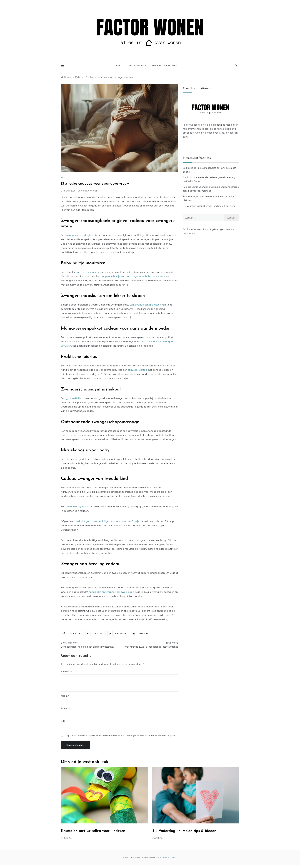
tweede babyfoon (76, 506)
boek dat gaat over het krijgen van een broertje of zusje (107, 521)
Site (63, 720)
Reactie (66, 671)
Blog (118, 65)
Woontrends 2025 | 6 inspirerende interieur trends (151, 646)
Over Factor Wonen (164, 65)
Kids (63, 177)
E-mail (65, 708)
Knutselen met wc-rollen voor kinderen (93, 831)
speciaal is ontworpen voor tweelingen (111, 591)
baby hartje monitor (87, 271)
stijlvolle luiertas (137, 369)
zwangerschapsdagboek (80, 235)
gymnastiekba (74, 398)
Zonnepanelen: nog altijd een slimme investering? (87, 646)
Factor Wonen (90, 190)
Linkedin (143, 634)
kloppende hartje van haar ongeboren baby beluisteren (132, 276)
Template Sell (169, 858)
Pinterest (120, 634)
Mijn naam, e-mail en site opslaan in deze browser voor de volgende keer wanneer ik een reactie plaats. (121, 735)
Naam (65, 695)
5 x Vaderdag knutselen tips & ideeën (184, 831)
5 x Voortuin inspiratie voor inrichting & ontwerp (209, 205)
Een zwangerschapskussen (145, 304)
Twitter (97, 634)
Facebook (75, 634)
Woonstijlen (136, 65)
